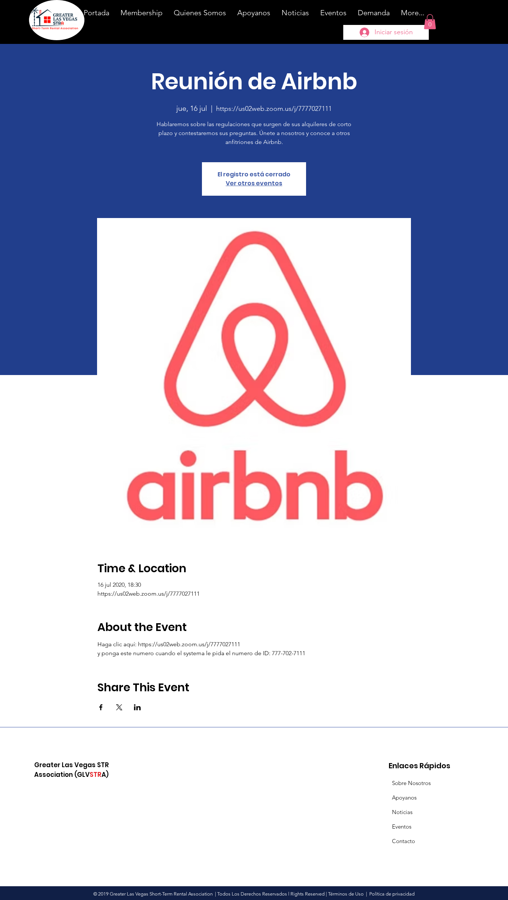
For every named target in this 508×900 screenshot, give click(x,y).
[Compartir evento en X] (119, 707)
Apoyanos (404, 797)
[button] (430, 21)
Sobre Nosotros (411, 783)
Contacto (403, 841)
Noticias (402, 812)
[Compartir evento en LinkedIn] (137, 707)
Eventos (401, 826)
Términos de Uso (346, 894)
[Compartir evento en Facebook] (101, 707)
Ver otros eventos (254, 183)
